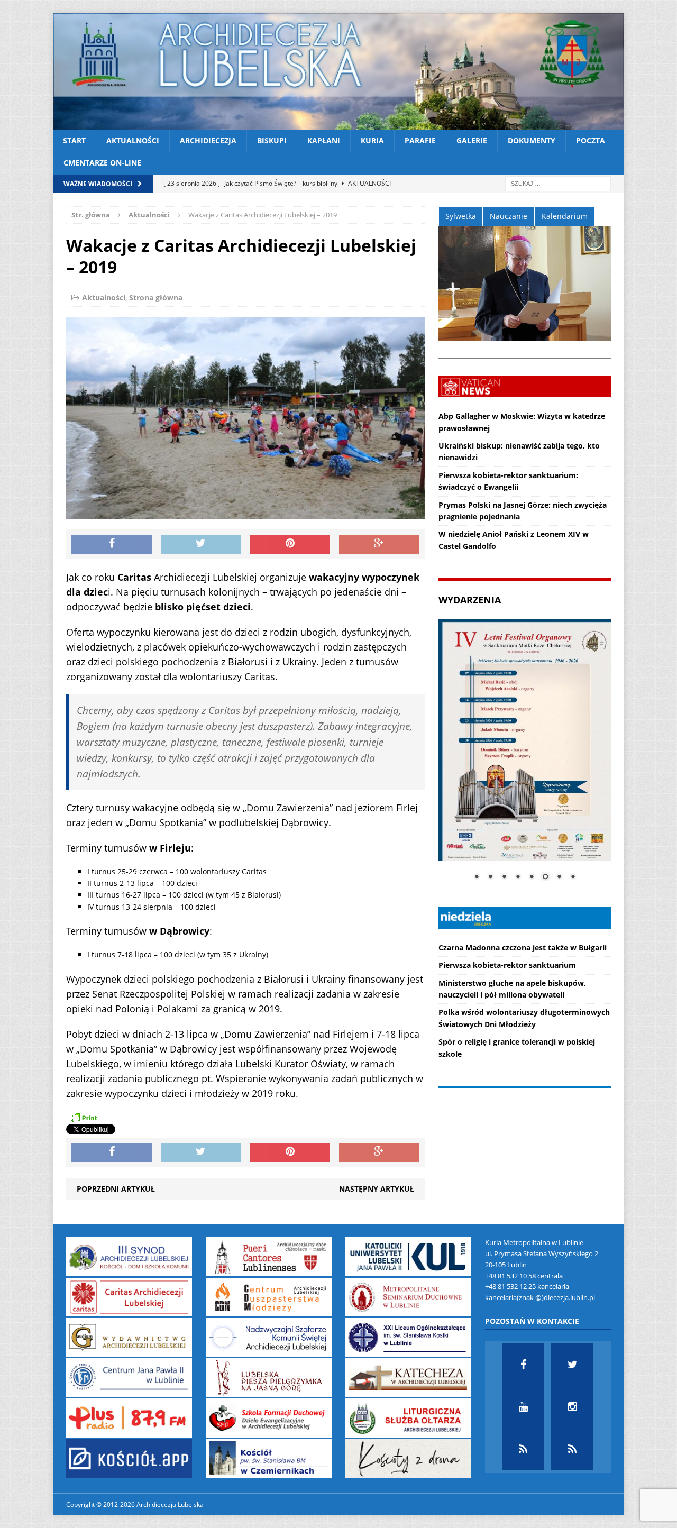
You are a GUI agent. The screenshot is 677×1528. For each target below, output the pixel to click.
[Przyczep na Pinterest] (290, 544)
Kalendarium (565, 216)
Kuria (372, 140)
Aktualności (132, 140)
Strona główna (155, 297)
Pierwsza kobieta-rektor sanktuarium (507, 965)
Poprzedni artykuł (116, 1189)
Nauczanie (508, 216)
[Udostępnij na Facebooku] (111, 544)
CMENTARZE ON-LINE (102, 163)
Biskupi (272, 140)
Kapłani (323, 140)
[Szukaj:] (558, 183)
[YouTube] (523, 1407)
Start (74, 140)
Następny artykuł (376, 1189)
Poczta (590, 140)
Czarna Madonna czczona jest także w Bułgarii (522, 948)
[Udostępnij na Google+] (379, 544)
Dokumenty (531, 140)
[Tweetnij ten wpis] (201, 544)
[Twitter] (572, 1364)
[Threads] (572, 1449)
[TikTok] (523, 1449)
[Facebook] (523, 1364)
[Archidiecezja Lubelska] (338, 71)
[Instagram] (572, 1407)
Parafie (420, 140)
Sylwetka (460, 216)
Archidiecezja (208, 140)
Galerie (471, 140)
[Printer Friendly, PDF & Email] (83, 1117)
